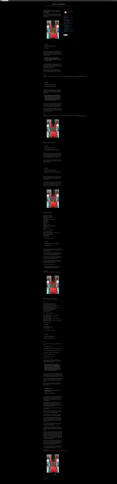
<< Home (44, 479)
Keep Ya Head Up (66, 16)
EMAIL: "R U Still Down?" (67, 22)
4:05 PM (53, 474)
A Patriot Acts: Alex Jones (67, 19)
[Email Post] (55, 474)
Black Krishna (58, 4)
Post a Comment (46, 478)
